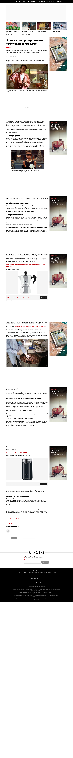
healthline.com (13, 518)
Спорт (38, 1)
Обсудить (16, 56)
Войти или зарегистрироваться (41, 529)
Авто (24, 1)
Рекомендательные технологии (33, 573)
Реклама (24, 572)
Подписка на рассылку (29, 556)
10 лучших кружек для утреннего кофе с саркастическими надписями (30, 326)
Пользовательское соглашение (33, 572)
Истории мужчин (57, 1)
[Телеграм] (36, 569)
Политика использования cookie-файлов (48, 572)
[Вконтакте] (33, 569)
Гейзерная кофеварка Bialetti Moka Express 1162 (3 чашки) (20, 297)
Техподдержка (43, 573)
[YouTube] (39, 569)
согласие (28, 557)
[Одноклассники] (42, 569)
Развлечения (44, 1)
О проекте (19, 572)
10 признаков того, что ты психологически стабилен (28, 507)
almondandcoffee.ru (19, 518)
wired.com (8, 518)
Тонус (50, 1)
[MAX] (30, 569)
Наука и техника (31, 1)
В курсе (20, 1)
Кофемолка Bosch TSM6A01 (16, 453)
